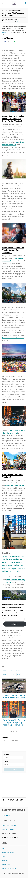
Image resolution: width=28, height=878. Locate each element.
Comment (5, 737)
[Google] (2, 838)
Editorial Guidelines (8, 829)
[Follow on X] (7, 803)
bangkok (4, 670)
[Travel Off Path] (14, 3)
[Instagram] (8, 838)
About (3, 856)
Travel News (5, 860)
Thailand (12, 674)
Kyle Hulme (19, 21)
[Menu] (2, 3)
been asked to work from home (13, 338)
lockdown (18, 670)
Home (3, 848)
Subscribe (14, 624)
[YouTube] (15, 838)
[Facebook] (5, 838)
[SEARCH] (25, 3)
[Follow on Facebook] (4, 803)
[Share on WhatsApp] (11, 41)
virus (18, 674)
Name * (6, 754)
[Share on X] (8, 41)
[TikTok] (13, 838)
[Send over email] (14, 41)
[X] (10, 838)
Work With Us (6, 864)
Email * (6, 762)
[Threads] (18, 838)
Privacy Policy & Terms (9, 825)
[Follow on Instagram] (11, 803)
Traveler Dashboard (8, 852)
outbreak (4, 674)
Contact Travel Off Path (9, 868)
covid (11, 670)
